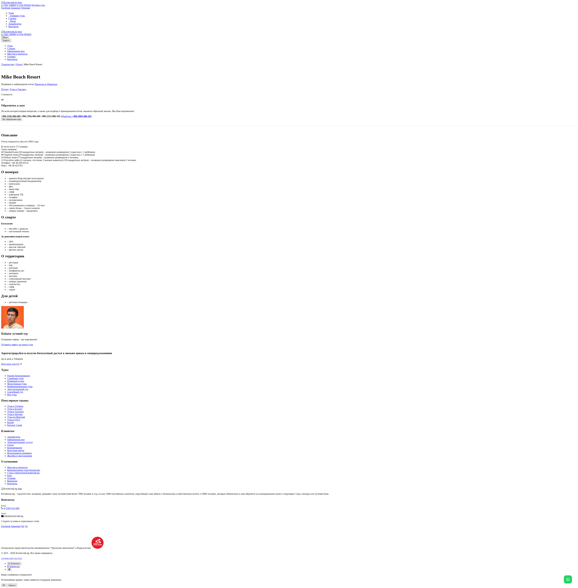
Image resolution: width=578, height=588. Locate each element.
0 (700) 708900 (8, 5)
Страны (12, 18)
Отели (19, 64)
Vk (26, 526)
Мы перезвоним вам (11, 119)
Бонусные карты (15, 450)
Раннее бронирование (18, 375)
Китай (10, 422)
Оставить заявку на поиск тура (17, 344)
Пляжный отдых (15, 381)
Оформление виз (16, 51)
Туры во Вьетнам (16, 417)
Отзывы (11, 56)
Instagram (15, 8)
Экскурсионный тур (17, 389)
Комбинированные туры (20, 386)
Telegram (25, 8)
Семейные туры (15, 378)
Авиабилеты (14, 24)
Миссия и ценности (17, 54)
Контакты (13, 26)
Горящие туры (17, 15)
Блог (9, 475)
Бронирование (14, 447)
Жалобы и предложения (19, 456)
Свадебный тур (15, 392)
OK (3, 585)
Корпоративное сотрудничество (23, 470)
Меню (5, 37)
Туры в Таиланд (18, 89)
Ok (22, 526)
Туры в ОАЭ (13, 419)
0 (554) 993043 (24, 5)
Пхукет (4, 89)
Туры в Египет (14, 409)
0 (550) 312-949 (11, 508)
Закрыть (6, 40)
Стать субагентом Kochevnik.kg (23, 473)
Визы (13, 21)
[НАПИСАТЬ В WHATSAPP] (568, 579)
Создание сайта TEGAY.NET (11, 558)
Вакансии (12, 481)
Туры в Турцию (15, 406)
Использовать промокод (19, 453)
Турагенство (7, 64)
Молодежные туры (17, 384)
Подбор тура (38, 5)
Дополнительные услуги (20, 442)
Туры (11, 13)
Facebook (6, 8)
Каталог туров (14, 425)
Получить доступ (10, 364)
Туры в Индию (15, 414)
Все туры (12, 394)
